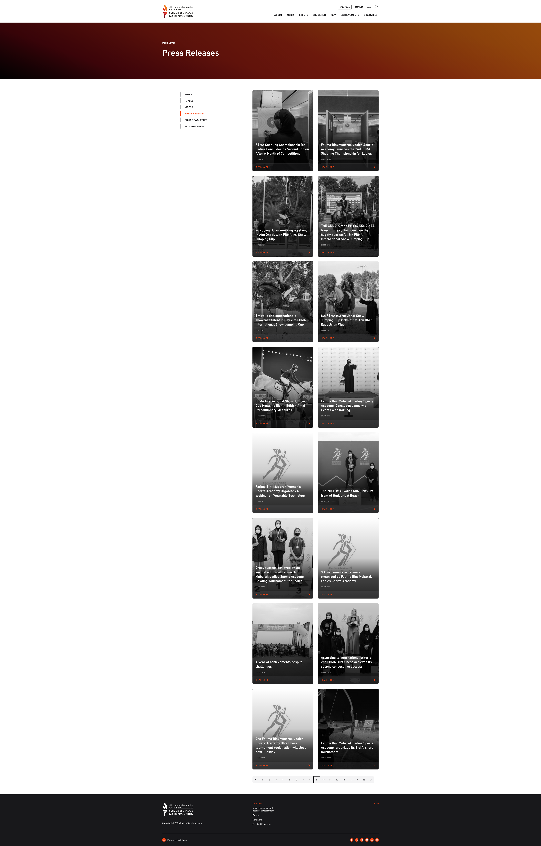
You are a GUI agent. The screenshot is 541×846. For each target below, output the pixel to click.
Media (290, 14)
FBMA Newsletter (196, 120)
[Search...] (376, 7)
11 (330, 779)
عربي (369, 7)
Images (189, 100)
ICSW (334, 14)
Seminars (257, 819)
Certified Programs (261, 824)
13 (344, 779)
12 (337, 779)
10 (323, 779)
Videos (189, 107)
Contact (359, 7)
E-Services (370, 14)
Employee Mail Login (177, 839)
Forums (256, 815)
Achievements (350, 14)
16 (364, 779)
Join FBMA (345, 7)
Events (303, 14)
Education (319, 14)
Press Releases (195, 113)
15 (357, 779)
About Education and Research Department (263, 809)
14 (350, 779)
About (278, 14)
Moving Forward (195, 126)
